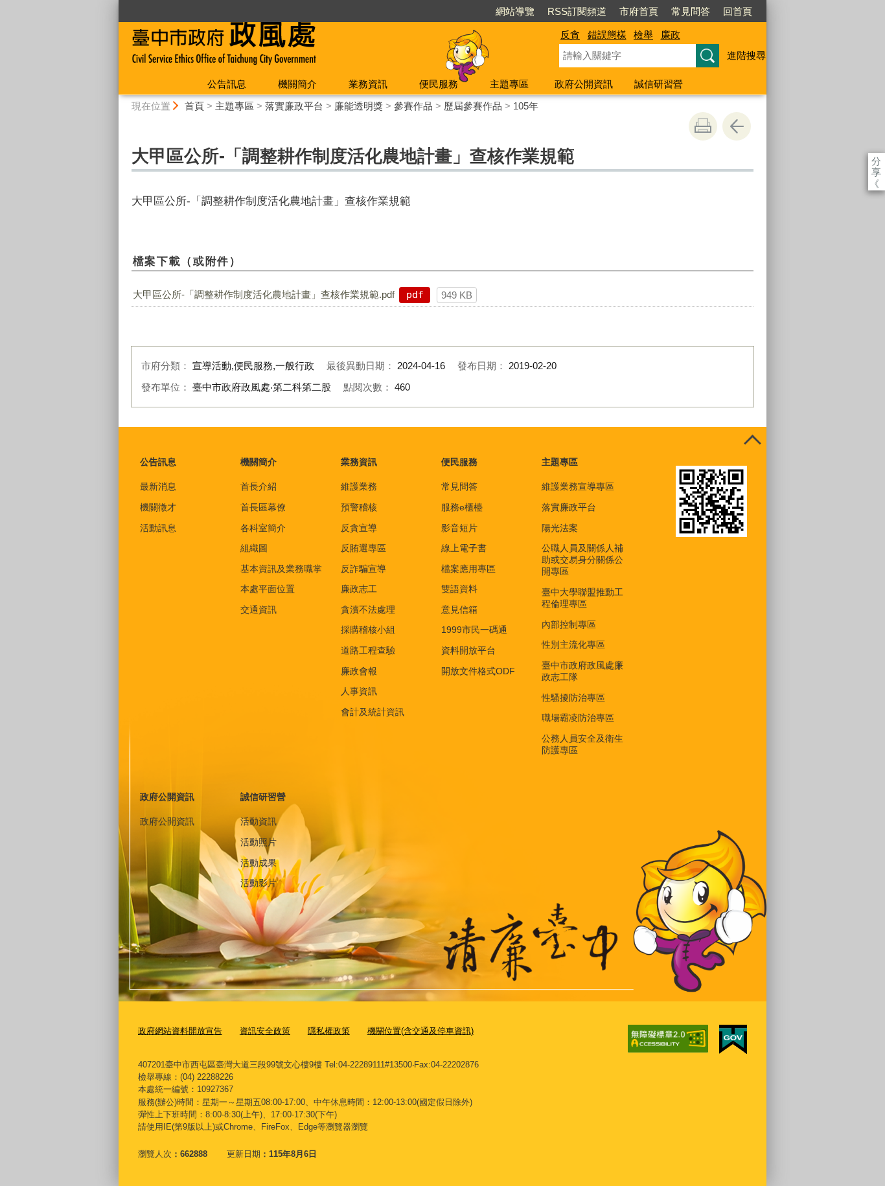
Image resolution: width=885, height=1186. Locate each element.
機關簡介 (297, 83)
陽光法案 (560, 528)
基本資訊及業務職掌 (281, 569)
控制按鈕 (752, 441)
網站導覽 (515, 11)
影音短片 (459, 528)
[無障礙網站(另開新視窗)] (668, 1039)
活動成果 (258, 863)
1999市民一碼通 (474, 629)
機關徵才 (158, 507)
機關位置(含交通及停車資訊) (420, 1031)
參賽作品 (413, 105)
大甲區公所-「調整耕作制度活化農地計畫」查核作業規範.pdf (264, 294)
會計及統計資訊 (372, 712)
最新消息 (158, 486)
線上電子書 (464, 548)
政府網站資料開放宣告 (180, 1031)
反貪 (570, 34)
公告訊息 (226, 83)
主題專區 (509, 83)
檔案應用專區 (468, 569)
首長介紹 (258, 486)
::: (113, 5)
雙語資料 (459, 589)
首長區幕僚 (263, 507)
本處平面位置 (267, 589)
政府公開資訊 (584, 83)
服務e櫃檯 (462, 507)
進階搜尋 (746, 55)
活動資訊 (258, 821)
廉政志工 (359, 589)
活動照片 (258, 842)
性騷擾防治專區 (573, 697)
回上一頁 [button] (736, 126)
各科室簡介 (263, 528)
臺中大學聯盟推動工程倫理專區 (582, 598)
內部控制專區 (569, 624)
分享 (876, 161)
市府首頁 (638, 11)
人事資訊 (359, 691)
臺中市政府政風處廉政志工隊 (582, 671)
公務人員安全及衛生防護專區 (582, 744)
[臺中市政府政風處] (323, 47)
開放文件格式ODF (478, 671)
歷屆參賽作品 (473, 105)
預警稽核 (359, 507)
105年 (525, 105)
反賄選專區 (363, 548)
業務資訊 (368, 83)
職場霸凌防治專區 (578, 718)
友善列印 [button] (703, 126)
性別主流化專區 (573, 644)
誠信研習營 (658, 83)
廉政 (670, 34)
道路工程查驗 (368, 650)
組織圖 (254, 548)
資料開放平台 (468, 650)
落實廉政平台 (294, 105)
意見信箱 (459, 609)
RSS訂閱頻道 (576, 11)
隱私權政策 (329, 1031)
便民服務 (438, 83)
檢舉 (643, 34)
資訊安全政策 (265, 1031)
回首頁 (737, 11)
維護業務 (359, 486)
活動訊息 (158, 528)
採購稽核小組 (368, 629)
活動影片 (258, 883)
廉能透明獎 (358, 105)
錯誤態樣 (607, 34)
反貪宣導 (359, 528)
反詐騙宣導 (363, 569)
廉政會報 (359, 671)
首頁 (194, 105)
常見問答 (690, 11)
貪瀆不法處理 (368, 609)
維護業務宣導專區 (578, 486)
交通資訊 (258, 609)
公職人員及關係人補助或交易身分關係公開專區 (582, 559)
